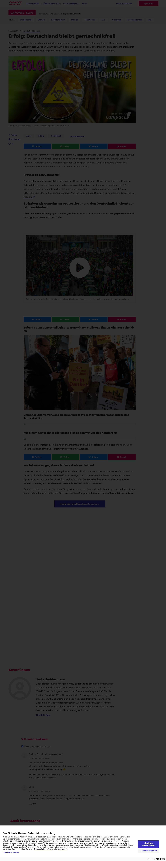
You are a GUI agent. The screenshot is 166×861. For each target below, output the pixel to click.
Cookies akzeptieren (148, 844)
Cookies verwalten (11, 852)
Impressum (62, 849)
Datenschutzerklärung (43, 849)
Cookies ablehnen (149, 850)
